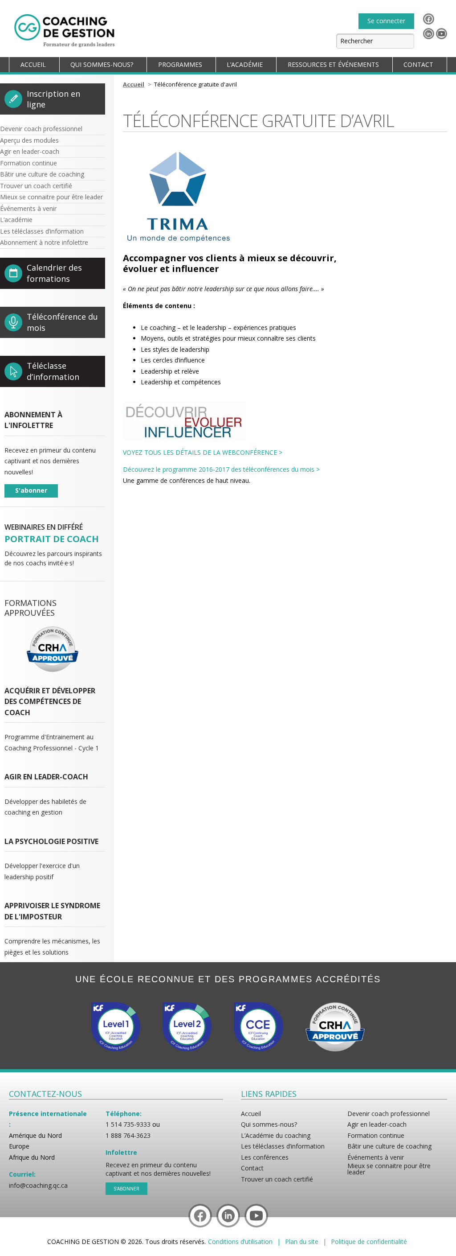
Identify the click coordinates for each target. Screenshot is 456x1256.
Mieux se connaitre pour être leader (51, 197)
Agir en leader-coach (29, 151)
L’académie (16, 219)
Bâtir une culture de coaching (42, 174)
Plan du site (301, 1242)
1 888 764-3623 (128, 1135)
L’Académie (245, 64)
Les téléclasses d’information (42, 231)
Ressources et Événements (333, 64)
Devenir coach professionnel (41, 128)
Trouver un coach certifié (36, 185)
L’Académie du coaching (275, 1135)
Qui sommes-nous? (101, 64)
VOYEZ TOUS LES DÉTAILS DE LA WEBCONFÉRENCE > (202, 452)
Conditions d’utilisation (240, 1242)
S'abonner (31, 490)
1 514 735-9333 (128, 1124)
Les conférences (265, 1157)
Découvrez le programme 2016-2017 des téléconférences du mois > (221, 469)
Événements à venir (28, 208)
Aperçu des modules (29, 140)
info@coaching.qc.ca (38, 1185)
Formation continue (28, 163)
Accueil (33, 64)
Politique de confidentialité (369, 1242)
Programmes (180, 64)
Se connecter (386, 20)
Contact (418, 64)
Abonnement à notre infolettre (44, 242)
